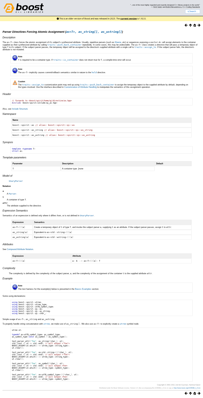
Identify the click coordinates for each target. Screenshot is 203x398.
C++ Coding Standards (191, 7)
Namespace (9, 114)
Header (7, 94)
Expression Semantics (15, 210)
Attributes (8, 244)
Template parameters (14, 157)
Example (8, 278)
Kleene (118, 42)
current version (128, 18)
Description (9, 37)
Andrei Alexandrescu (174, 7)
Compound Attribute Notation (20, 249)
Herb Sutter (157, 7)
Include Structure (20, 109)
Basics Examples (83, 289)
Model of (7, 175)
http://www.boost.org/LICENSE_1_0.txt (187, 388)
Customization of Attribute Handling (80, 87)
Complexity (9, 268)
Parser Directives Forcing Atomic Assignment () (63, 31)
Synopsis (8, 142)
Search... (193, 11)
